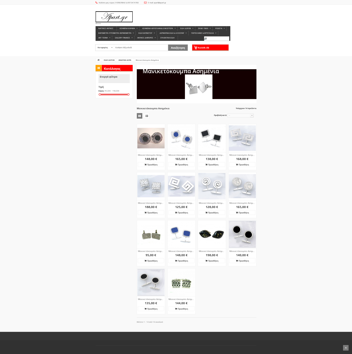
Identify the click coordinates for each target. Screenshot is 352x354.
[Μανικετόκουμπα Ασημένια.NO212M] (212, 234)
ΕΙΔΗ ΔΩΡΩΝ (184, 29)
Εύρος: (101, 91)
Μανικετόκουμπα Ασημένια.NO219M (181, 299)
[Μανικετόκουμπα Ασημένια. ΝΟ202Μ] (181, 138)
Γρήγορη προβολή (155, 127)
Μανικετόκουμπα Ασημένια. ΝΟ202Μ (181, 155)
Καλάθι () (203, 47)
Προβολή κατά (220, 115)
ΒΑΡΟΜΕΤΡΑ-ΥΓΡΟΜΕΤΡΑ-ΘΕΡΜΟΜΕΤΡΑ (113, 33)
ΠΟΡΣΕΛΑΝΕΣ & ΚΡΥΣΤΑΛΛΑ (201, 33)
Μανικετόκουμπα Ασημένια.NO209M (242, 203)
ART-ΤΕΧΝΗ (102, 38)
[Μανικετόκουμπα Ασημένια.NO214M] (242, 234)
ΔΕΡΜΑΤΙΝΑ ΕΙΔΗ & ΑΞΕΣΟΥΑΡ (170, 33)
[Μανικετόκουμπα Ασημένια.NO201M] (151, 138)
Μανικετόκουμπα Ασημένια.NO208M (212, 203)
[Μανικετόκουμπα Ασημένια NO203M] (212, 138)
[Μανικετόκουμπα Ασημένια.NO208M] (212, 186)
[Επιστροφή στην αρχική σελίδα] (98, 60)
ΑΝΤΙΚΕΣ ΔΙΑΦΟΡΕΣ (143, 38)
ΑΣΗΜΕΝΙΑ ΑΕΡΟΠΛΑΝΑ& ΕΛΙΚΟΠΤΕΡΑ (156, 29)
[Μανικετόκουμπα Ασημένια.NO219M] (181, 282)
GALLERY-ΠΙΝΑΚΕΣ (121, 38)
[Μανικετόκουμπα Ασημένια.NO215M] (151, 282)
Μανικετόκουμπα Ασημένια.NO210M (151, 251)
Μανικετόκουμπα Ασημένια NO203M (212, 155)
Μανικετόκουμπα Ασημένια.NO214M (242, 251)
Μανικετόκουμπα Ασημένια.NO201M (151, 155)
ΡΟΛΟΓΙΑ (217, 29)
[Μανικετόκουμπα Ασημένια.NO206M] (181, 186)
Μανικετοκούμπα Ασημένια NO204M (242, 155)
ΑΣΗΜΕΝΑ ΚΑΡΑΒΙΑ (126, 29)
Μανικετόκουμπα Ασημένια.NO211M (181, 251)
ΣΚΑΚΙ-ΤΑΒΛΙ (201, 29)
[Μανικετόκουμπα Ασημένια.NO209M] (242, 186)
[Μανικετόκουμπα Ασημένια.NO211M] (181, 234)
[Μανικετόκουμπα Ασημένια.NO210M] (151, 234)
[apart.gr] (114, 16)
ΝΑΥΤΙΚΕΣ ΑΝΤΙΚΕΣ (105, 28)
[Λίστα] (146, 116)
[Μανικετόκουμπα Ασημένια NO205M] (151, 186)
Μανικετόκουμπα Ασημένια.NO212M (212, 251)
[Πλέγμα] (139, 116)
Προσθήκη (152, 164)
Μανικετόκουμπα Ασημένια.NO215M (151, 299)
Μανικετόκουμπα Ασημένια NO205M (151, 203)
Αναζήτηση (178, 47)
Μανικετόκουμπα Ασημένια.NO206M (181, 203)
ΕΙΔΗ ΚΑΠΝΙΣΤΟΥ (144, 33)
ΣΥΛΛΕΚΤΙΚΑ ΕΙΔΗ (167, 38)
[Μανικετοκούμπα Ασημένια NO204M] (242, 138)
